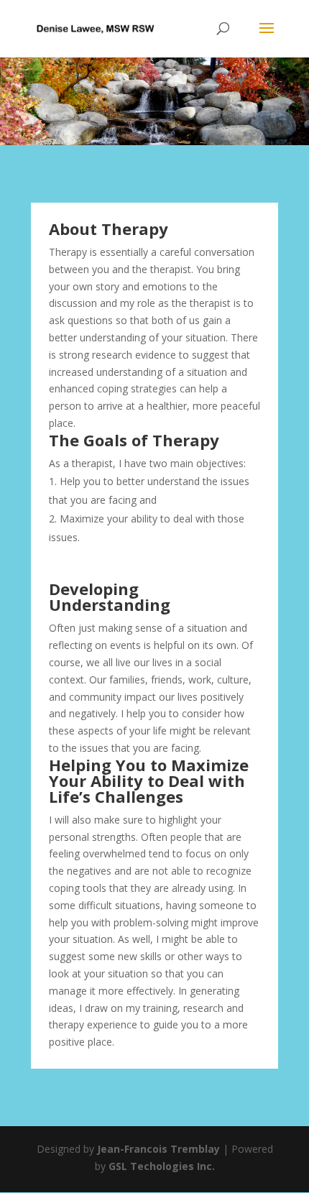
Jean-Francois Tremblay (158, 1149)
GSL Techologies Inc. (162, 1166)
